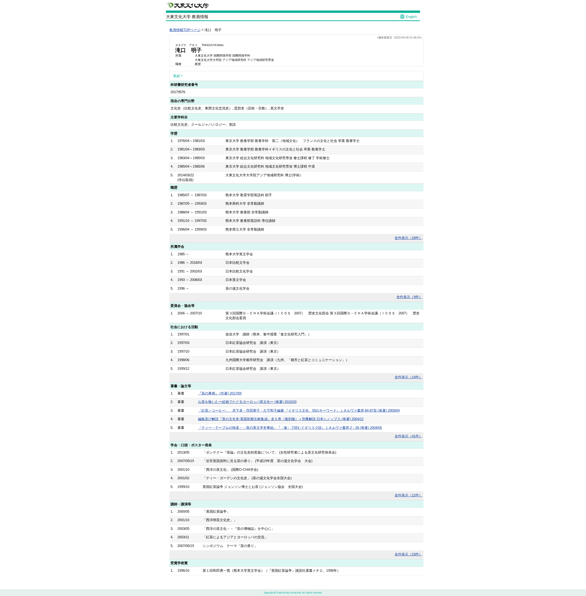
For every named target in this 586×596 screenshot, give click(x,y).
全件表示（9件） (409, 297)
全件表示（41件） (408, 436)
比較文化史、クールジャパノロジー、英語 (203, 124)
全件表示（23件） (408, 554)
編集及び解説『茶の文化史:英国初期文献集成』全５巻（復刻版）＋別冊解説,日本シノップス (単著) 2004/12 (281, 419)
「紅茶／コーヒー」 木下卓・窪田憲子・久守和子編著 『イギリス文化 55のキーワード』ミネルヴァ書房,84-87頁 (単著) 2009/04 (299, 410)
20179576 (178, 92)
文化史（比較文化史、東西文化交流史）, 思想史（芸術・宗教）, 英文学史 (227, 108)
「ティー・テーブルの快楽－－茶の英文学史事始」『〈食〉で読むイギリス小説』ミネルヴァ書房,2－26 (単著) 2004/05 (290, 428)
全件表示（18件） (408, 238)
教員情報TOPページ (185, 30)
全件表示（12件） (408, 495)
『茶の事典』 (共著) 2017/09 (219, 393)
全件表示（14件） (408, 377)
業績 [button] (176, 76)
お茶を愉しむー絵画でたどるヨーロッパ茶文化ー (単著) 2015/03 (247, 402)
